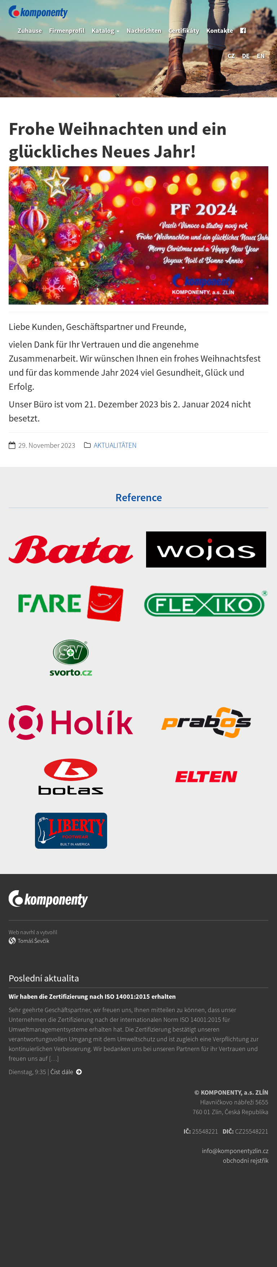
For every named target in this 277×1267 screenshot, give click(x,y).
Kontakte (219, 30)
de (246, 56)
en (261, 56)
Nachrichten (144, 30)
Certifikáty (183, 30)
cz (231, 56)
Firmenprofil (66, 30)
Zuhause (30, 30)
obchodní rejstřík (245, 1160)
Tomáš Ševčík (33, 940)
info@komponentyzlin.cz (235, 1151)
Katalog (104, 30)
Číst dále (63, 1072)
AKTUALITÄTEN (115, 445)
